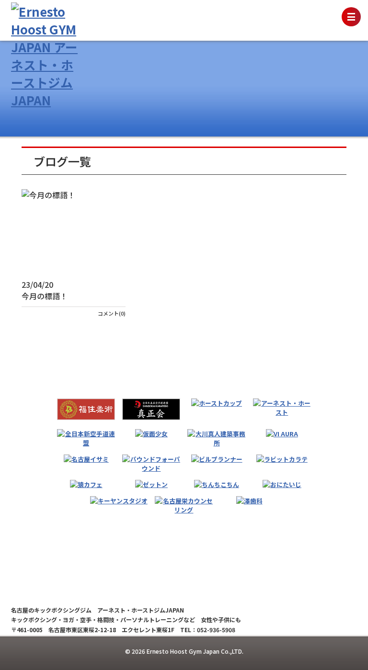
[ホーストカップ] (216, 403)
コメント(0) (112, 313)
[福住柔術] (86, 409)
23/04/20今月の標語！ (45, 290)
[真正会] (151, 409)
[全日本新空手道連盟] (86, 438)
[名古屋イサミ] (86, 459)
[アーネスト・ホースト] (282, 407)
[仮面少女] (151, 433)
